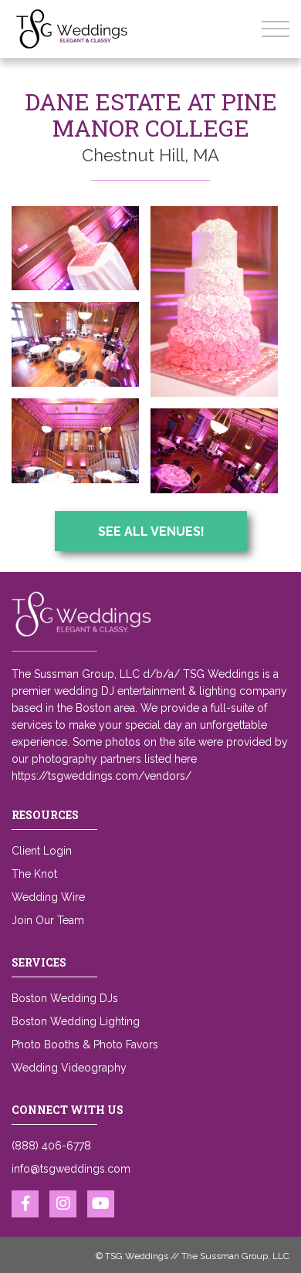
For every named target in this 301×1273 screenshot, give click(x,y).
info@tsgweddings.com (71, 1169)
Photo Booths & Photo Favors (85, 1044)
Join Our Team (48, 920)
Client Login (42, 851)
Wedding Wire (48, 897)
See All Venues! (151, 531)
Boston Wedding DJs (65, 998)
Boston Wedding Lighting (76, 1021)
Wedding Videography (69, 1067)
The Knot (34, 874)
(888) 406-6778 (51, 1145)
